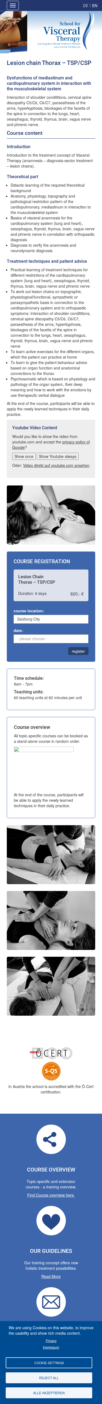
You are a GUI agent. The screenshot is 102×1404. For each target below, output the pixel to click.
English (94, 5)
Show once (23, 456)
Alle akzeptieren (49, 1392)
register (78, 651)
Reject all (49, 1377)
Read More (51, 1276)
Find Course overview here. (51, 1195)
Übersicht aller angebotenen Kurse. (51, 1139)
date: (18, 630)
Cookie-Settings (49, 1362)
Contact (51, 1302)
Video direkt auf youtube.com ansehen (56, 465)
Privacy (51, 1340)
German (85, 5)
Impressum (51, 1347)
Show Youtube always (57, 456)
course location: (29, 610)
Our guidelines (51, 1220)
